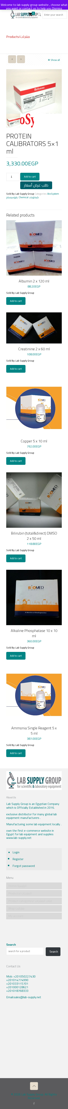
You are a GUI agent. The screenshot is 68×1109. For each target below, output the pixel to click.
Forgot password (23, 866)
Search (11, 944)
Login (15, 852)
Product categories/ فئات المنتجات (30, 901)
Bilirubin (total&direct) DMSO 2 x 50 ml (34, 536)
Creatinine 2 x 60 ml (34, 348)
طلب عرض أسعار (36, 185)
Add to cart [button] (16, 301)
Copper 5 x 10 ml (34, 440)
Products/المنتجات (20, 893)
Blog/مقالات (16, 908)
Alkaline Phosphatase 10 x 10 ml (34, 633)
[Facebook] (34, 1103)
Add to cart (30, 176)
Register (17, 859)
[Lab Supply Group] (24, 14)
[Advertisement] (34, 1041)
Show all (55, 60)
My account (15, 916)
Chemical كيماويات (29, 197)
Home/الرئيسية (17, 886)
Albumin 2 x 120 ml (34, 281)
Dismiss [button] (57, 8)
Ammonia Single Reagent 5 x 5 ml (34, 730)
